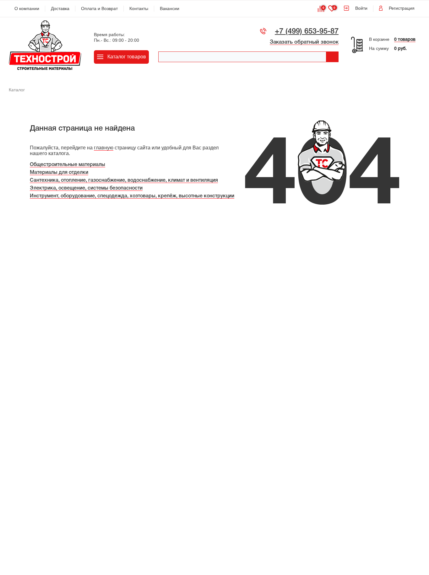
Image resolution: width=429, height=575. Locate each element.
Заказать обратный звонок (304, 42)
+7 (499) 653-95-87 (307, 31)
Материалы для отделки (59, 172)
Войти (361, 8)
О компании (26, 8)
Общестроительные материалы (67, 165)
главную (103, 147)
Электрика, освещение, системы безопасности (86, 188)
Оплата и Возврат (99, 8)
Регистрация (402, 8)
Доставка (60, 8)
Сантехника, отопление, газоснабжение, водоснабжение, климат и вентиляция (124, 180)
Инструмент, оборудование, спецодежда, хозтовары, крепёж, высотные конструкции (132, 196)
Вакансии (169, 8)
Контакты (138, 8)
